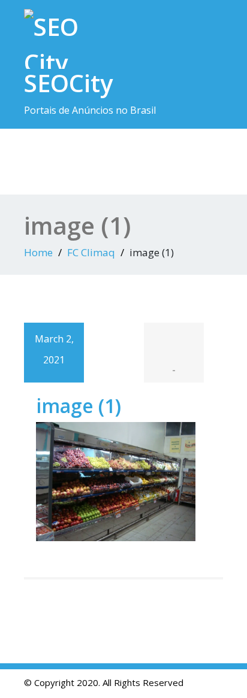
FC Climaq (91, 252)
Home (38, 252)
